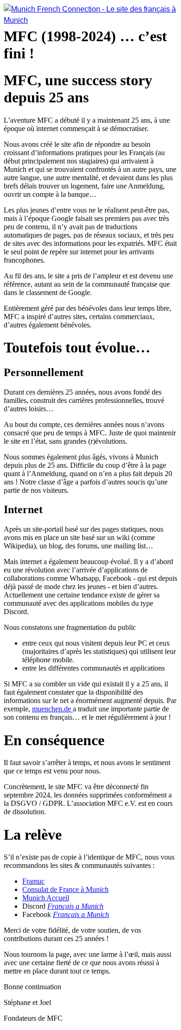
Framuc (33, 881)
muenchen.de (52, 709)
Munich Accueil (45, 898)
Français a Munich (75, 906)
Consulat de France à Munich (65, 889)
